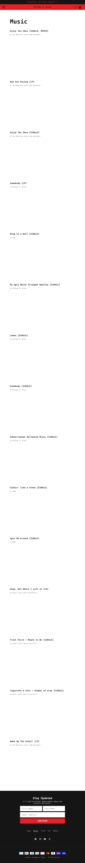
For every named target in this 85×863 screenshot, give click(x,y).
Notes (55, 831)
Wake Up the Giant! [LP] (25, 741)
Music (35, 831)
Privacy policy (54, 857)
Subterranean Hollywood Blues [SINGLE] (33, 437)
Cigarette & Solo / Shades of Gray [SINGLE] (37, 690)
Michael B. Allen (38, 857)
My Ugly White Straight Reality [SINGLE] (35, 285)
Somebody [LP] (18, 183)
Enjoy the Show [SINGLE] (25, 132)
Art (49, 831)
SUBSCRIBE (42, 821)
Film (43, 831)
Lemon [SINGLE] (19, 335)
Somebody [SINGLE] (21, 386)
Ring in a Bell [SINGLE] (25, 234)
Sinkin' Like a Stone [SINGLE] (28, 487)
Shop (29, 831)
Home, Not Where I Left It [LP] (29, 589)
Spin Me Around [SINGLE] (25, 538)
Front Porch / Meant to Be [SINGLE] (32, 640)
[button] (3, 7)
